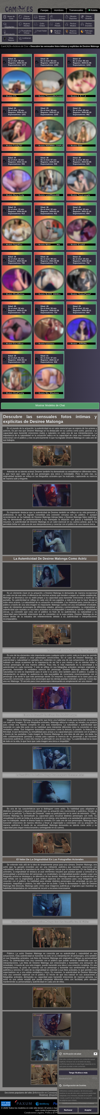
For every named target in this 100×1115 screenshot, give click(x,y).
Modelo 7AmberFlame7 (81, 294)
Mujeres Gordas (42, 17)
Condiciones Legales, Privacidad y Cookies (78, 1103)
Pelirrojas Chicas (88, 32)
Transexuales (76, 10)
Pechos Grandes (88, 25)
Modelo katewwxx (46, 344)
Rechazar (68, 1110)
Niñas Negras (11, 39)
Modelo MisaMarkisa (15, 294)
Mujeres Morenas (73, 32)
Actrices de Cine (20, 46)
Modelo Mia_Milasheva (48, 393)
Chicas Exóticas (26, 17)
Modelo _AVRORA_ (79, 344)
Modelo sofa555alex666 (48, 195)
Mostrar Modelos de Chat (50, 405)
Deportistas (55, 1095)
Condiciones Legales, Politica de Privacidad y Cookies (49, 1113)
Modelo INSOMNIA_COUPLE (50, 145)
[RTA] (94, 1078)
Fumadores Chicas (26, 32)
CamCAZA (6, 46)
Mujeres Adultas (26, 25)
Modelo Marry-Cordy (15, 195)
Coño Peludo (57, 25)
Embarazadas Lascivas (56, 21)
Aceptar (88, 1110)
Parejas (44, 10)
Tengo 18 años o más (78, 1073)
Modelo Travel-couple (80, 195)
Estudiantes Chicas (9, 28)
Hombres (59, 10)
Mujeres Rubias (57, 32)
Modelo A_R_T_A (78, 96)
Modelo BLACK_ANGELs (49, 294)
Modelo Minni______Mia (49, 244)
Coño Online (42, 25)
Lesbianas (26, 38)
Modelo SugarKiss (14, 244)
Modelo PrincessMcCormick (50, 96)
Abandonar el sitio (65, 1078)
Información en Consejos (44, 1093)
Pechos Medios (73, 25)
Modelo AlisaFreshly (15, 393)
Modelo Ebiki (76, 145)
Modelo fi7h (11, 96)
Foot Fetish (42, 31)
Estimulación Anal (9, 35)
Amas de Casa (11, 17)
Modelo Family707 (14, 145)
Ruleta (94, 10)
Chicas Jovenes (88, 17)
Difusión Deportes (73, 17)
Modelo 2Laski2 (78, 244)
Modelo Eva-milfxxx (14, 344)
